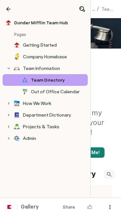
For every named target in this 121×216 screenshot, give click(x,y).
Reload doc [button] (60, 90)
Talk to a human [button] (90, 148)
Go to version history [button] (35, 148)
